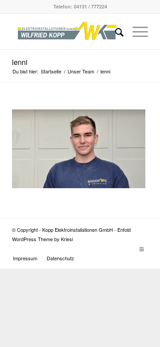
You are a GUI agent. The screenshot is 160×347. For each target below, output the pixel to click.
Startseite (51, 71)
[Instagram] (141, 248)
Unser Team (81, 71)
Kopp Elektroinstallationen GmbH (77, 229)
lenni (20, 62)
